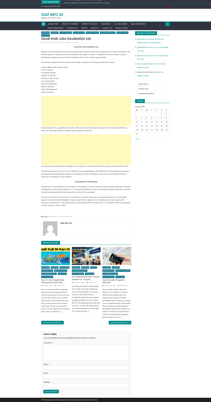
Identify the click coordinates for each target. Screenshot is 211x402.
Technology (72, 28)
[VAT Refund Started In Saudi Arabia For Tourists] (86, 256)
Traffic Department (55, 28)
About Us (94, 28)
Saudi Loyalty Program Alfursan (113, 281)
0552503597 (141, 47)
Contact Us (107, 28)
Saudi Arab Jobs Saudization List (60, 217)
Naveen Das (141, 56)
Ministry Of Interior (70, 24)
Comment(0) (73, 42)
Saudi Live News (122, 33)
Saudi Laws (62, 274)
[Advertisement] (86, 111)
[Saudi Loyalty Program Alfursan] (116, 256)
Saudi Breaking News (108, 33)
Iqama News (106, 24)
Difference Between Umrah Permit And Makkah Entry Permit (87, 2)
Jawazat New (52, 24)
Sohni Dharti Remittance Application (120, 323)
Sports (84, 28)
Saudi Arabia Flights (123, 271)
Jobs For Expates (65, 33)
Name (46, 364)
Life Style (93, 267)
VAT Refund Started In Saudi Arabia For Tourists (85, 278)
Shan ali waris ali (143, 64)
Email (46, 373)
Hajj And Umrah (120, 24)
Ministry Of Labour (89, 24)
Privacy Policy (122, 28)
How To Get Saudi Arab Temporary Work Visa (52, 281)
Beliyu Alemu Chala (144, 39)
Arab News (45, 33)
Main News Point (79, 33)
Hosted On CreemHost (89, 400)
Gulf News (54, 33)
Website (46, 382)
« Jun (137, 139)
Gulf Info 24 (52, 14)
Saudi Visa (45, 35)
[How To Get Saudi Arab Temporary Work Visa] (55, 256)
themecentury (75, 400)
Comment (48, 343)
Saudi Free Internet (138, 24)
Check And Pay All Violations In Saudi (54, 323)
